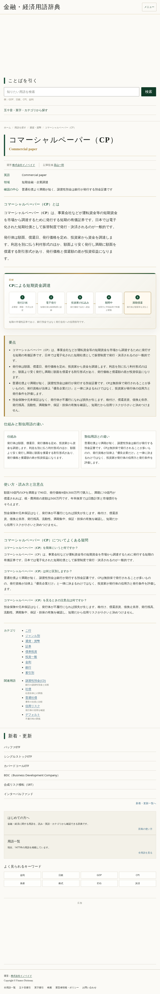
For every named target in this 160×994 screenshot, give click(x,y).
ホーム (7, 127)
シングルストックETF (18, 756)
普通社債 (31, 697)
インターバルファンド (18, 794)
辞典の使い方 (145, 829)
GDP (99, 875)
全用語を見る (145, 852)
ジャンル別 (32, 636)
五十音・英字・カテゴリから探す (26, 110)
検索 (148, 92)
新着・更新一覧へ (146, 803)
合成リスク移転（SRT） (19, 784)
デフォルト (32, 714)
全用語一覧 (10, 987)
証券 (28, 646)
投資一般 (31, 657)
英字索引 (39, 987)
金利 (28, 662)
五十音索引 (25, 987)
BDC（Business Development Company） (32, 775)
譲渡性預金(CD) (35, 680)
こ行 (28, 630)
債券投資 (31, 651)
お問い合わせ (89, 987)
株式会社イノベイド (23, 165)
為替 (22, 883)
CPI (138, 875)
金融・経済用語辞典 (32, 7)
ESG (99, 883)
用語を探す (20, 127)
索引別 (29, 672)
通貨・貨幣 (35, 127)
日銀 (61, 875)
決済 (137, 883)
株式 (61, 883)
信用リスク (32, 706)
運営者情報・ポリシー (67, 987)
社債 (28, 689)
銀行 (28, 667)
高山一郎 (59, 165)
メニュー (149, 7)
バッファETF (12, 747)
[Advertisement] (80, 43)
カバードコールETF (16, 766)
